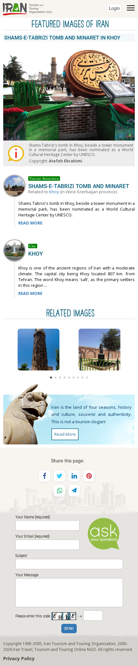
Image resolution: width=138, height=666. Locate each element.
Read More (65, 434)
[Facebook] (44, 476)
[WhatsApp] (59, 491)
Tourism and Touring (53, 649)
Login (114, 8)
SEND (69, 629)
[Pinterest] (89, 476)
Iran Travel (22, 649)
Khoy (54, 192)
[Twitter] (59, 476)
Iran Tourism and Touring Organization (80, 643)
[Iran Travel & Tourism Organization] (27, 8)
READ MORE (30, 223)
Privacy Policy (19, 658)
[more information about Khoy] (15, 250)
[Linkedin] (74, 476)
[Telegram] (74, 491)
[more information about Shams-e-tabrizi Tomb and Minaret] (15, 185)
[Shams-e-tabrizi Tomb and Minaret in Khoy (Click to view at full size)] (38, 349)
